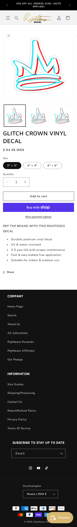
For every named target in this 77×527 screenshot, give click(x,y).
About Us (13, 324)
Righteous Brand (43, 521)
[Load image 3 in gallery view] (62, 116)
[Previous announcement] (7, 5)
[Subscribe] (61, 453)
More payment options (38, 216)
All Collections (17, 333)
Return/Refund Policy (21, 411)
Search (12, 315)
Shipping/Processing (21, 393)
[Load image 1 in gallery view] (15, 116)
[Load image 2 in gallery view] (38, 116)
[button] (8, 18)
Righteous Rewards (20, 342)
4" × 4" (32, 165)
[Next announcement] (70, 5)
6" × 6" (52, 165)
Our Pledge (15, 359)
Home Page (15, 306)
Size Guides (15, 384)
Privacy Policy (17, 419)
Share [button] (10, 272)
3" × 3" (12, 165)
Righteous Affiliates (21, 351)
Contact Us (14, 402)
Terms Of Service (19, 428)
